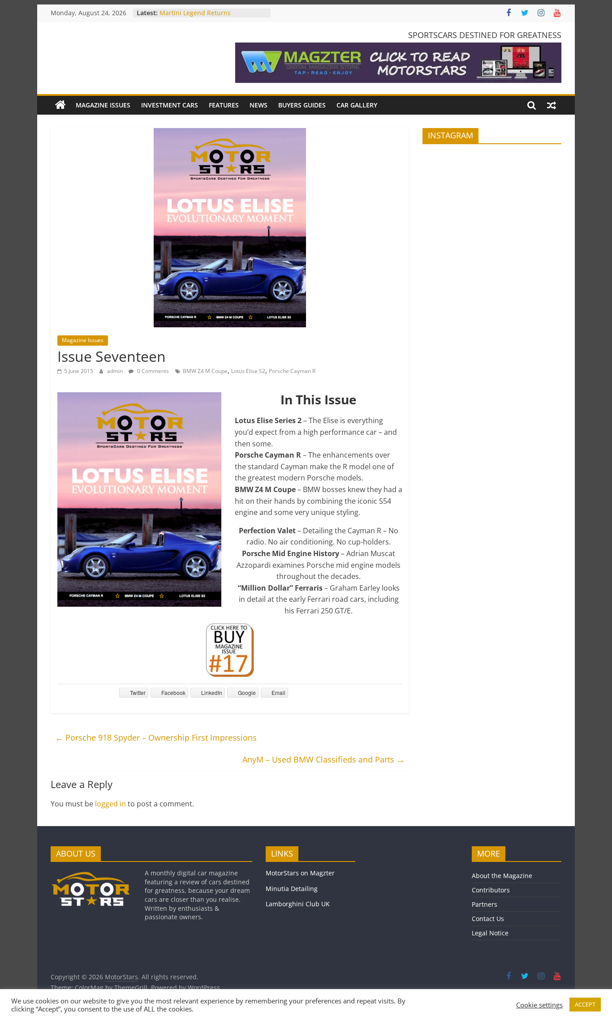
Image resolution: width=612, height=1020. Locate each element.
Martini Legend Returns (195, 13)
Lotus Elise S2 (248, 371)
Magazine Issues (103, 105)
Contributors (491, 890)
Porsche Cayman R (292, 371)
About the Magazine (502, 875)
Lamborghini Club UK (298, 904)
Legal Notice (490, 933)
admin (115, 371)
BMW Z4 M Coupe (205, 371)
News (258, 105)
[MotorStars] (60, 105)
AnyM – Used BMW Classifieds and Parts (323, 759)
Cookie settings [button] (539, 1005)
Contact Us (488, 918)
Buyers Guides (302, 105)
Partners (484, 904)
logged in (110, 804)
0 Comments (152, 371)
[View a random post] (551, 105)
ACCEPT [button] (585, 1004)
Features (224, 105)
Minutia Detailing (292, 888)
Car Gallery (356, 105)
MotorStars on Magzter (300, 873)
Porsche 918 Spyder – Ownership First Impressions (156, 737)
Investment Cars (169, 105)
